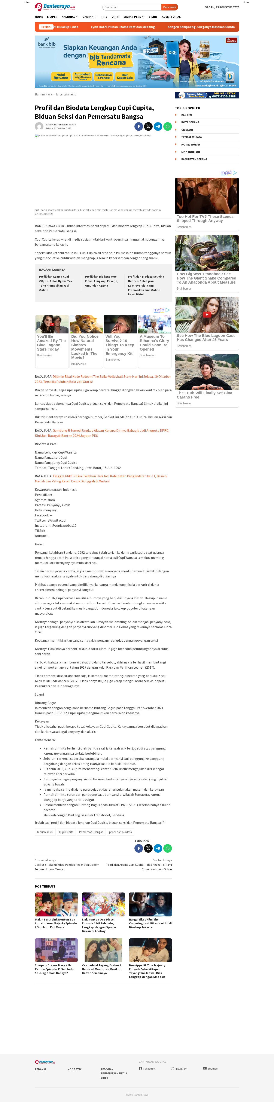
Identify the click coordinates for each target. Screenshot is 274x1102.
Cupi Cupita (66, 832)
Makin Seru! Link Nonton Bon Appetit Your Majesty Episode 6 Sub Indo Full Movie (56, 923)
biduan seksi (45, 832)
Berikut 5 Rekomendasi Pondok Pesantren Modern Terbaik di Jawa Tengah (67, 864)
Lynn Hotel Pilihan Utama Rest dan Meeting (98, 27)
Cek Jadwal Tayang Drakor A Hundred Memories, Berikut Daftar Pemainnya (102, 969)
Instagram (181, 1069)
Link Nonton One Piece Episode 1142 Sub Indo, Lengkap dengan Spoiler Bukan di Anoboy (99, 925)
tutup (27, 2)
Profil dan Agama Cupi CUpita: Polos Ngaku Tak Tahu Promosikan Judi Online (139, 864)
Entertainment (66, 94)
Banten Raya (43, 94)
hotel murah (190, 144)
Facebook (149, 1069)
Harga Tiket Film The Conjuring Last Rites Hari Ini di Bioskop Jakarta (150, 923)
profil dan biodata (120, 832)
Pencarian (169, 7)
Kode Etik (75, 1069)
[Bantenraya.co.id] (55, 7)
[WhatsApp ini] (167, 126)
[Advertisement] (258, 64)
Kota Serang (190, 122)
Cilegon (187, 129)
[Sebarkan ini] (138, 126)
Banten (186, 115)
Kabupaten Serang (194, 159)
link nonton (190, 152)
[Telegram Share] (158, 126)
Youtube (212, 1069)
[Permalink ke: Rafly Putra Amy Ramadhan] (39, 126)
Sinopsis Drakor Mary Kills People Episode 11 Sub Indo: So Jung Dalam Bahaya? (54, 969)
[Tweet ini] (148, 126)
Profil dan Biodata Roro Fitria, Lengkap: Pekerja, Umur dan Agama (101, 281)
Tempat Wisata (191, 137)
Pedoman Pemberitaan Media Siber (114, 1074)
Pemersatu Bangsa (91, 832)
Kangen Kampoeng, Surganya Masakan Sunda (176, 27)
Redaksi (40, 1069)
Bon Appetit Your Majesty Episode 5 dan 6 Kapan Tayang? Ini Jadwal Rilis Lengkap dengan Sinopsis (147, 971)
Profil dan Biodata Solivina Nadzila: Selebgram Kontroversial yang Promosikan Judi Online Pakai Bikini (146, 285)
